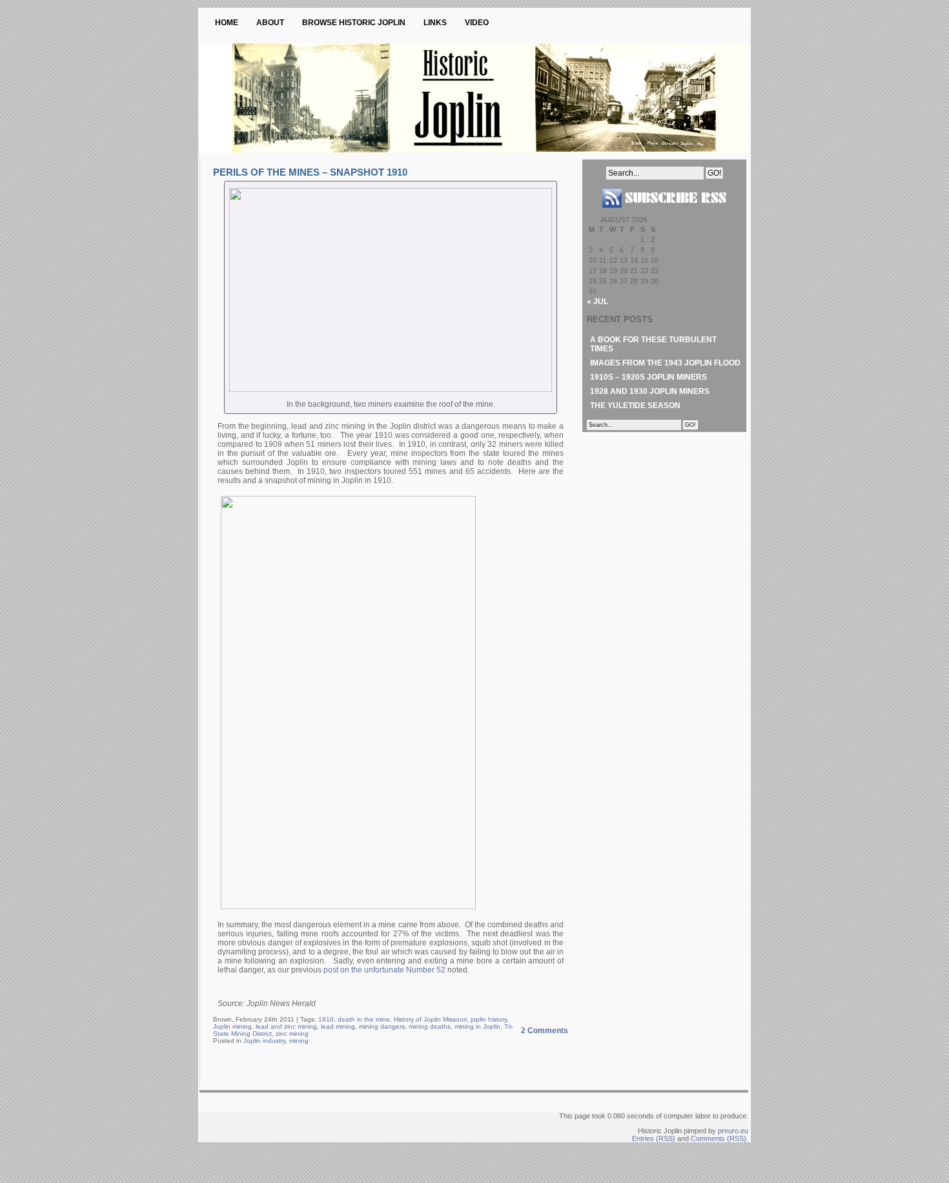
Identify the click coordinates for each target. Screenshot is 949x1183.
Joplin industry (264, 1040)
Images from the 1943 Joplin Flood (665, 362)
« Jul (597, 301)
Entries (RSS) (653, 1138)
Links (435, 22)
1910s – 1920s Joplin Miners (648, 377)
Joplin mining (232, 1026)
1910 (326, 1019)
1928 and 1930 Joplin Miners (649, 391)
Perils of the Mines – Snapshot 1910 (310, 172)
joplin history (489, 1019)
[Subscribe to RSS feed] (664, 213)
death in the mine (364, 1019)
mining (299, 1040)
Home (226, 22)
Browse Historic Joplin (353, 22)
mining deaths (430, 1026)
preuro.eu (733, 1131)
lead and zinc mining (286, 1026)
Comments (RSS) (718, 1138)
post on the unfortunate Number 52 (384, 969)
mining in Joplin (477, 1026)
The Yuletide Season (635, 405)
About (270, 22)
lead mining (338, 1026)
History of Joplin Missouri (430, 1019)
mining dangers (382, 1026)
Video (477, 22)
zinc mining (292, 1033)
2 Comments (544, 1030)
